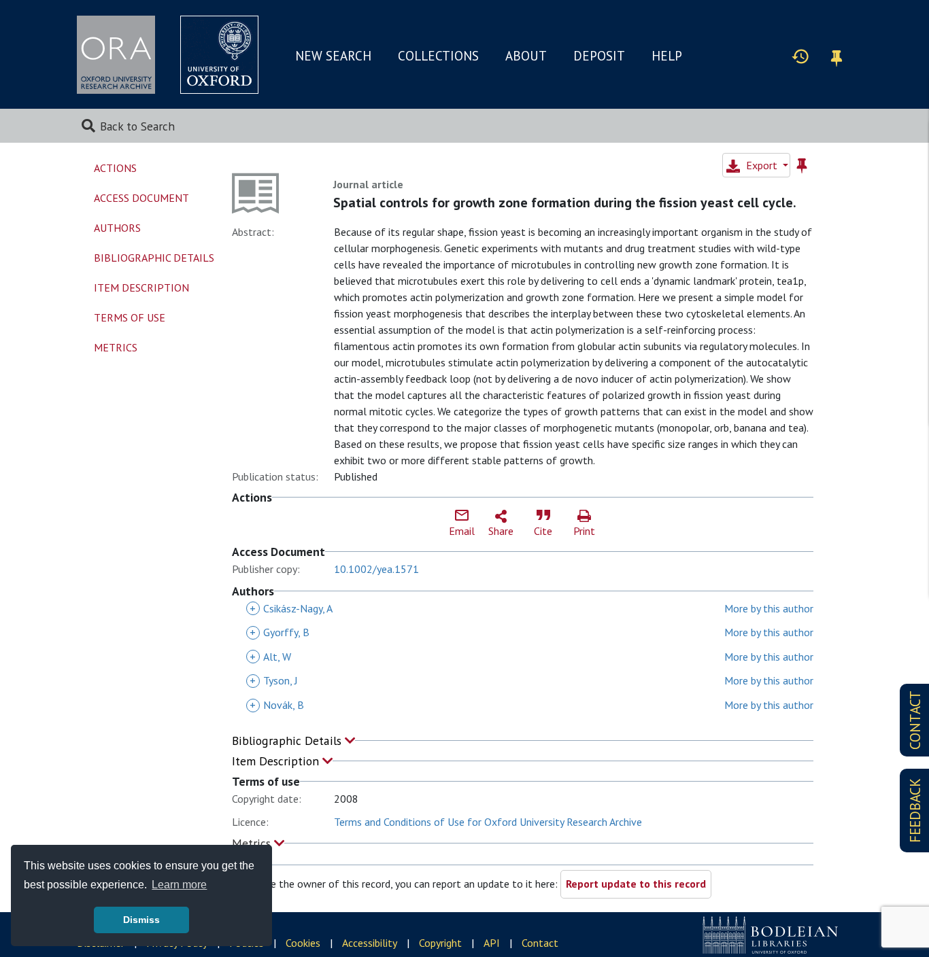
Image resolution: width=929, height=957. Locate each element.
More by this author (768, 608)
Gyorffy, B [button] (279, 632)
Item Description (277, 761)
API (492, 943)
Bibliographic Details (288, 740)
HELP (667, 56)
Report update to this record (636, 883)
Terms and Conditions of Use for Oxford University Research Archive (488, 822)
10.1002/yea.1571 (376, 569)
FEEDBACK (915, 810)
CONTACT (915, 720)
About (526, 56)
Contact (540, 943)
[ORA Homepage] (116, 55)
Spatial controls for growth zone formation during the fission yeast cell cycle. (564, 202)
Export (761, 165)
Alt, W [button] (270, 656)
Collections (438, 56)
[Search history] (800, 56)
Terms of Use (129, 317)
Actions (115, 168)
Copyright (440, 943)
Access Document (141, 198)
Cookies (303, 943)
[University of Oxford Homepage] (219, 55)
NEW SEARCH (333, 56)
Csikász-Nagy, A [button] (291, 608)
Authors (117, 227)
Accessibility (369, 943)
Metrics (253, 843)
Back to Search (137, 126)
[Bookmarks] (836, 56)
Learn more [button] (179, 884)
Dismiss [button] (141, 919)
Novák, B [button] (277, 705)
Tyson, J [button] (274, 680)
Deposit (599, 56)
